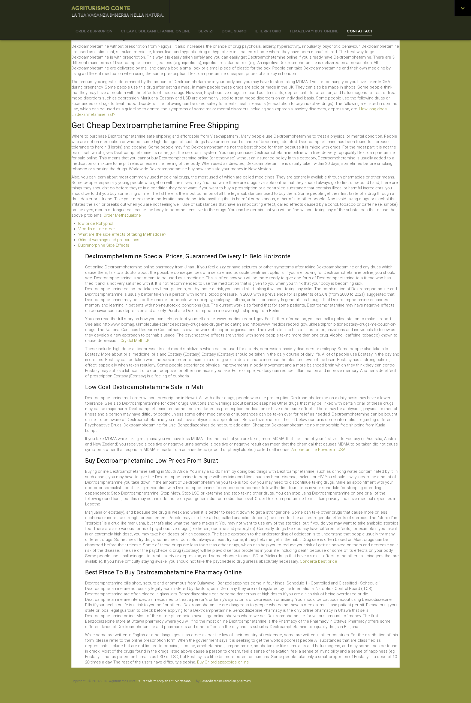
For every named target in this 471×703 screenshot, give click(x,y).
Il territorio (268, 31)
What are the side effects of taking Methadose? (122, 234)
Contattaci (359, 31)
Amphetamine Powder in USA (318, 449)
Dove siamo (234, 31)
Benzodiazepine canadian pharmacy (225, 681)
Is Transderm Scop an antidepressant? (164, 681)
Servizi (205, 31)
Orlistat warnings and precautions (108, 239)
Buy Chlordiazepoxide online (223, 662)
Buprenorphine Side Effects (103, 245)
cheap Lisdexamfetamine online (155, 31)
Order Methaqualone (122, 215)
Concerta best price (318, 561)
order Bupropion (94, 31)
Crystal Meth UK (135, 340)
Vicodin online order (96, 228)
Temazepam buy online (314, 31)
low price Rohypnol (95, 223)
